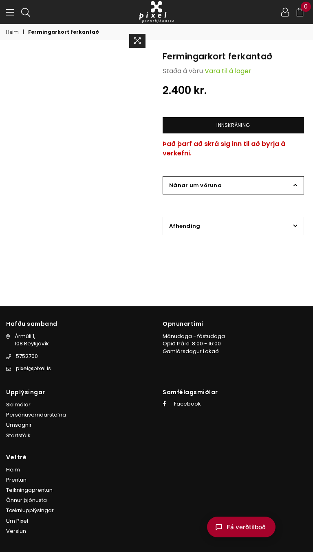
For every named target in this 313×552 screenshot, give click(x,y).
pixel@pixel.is (33, 368)
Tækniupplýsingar (30, 510)
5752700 (27, 356)
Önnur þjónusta (26, 500)
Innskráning (233, 125)
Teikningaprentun (29, 490)
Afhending (184, 226)
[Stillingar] (285, 12)
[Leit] (26, 12)
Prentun (16, 480)
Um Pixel (17, 521)
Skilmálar (18, 404)
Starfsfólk (18, 435)
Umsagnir (19, 425)
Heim (12, 32)
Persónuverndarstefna (36, 415)
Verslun (16, 531)
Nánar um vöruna (195, 185)
